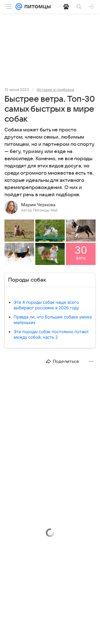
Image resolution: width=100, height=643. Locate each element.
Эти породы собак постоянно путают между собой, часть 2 (51, 334)
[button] (19, 231)
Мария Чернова (38, 204)
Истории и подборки (55, 89)
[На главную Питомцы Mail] (36, 6)
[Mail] (19, 6)
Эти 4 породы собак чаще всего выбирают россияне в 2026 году (46, 305)
